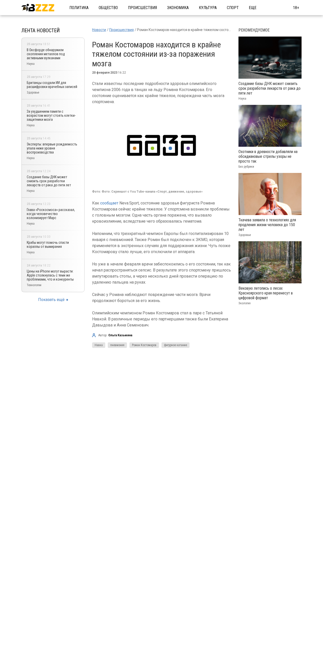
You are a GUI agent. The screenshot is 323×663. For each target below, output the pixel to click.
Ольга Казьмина (120, 335)
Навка (99, 345)
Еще (252, 7)
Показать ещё (51, 299)
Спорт (233, 7)
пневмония (117, 345)
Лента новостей (40, 30)
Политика (79, 7)
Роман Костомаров (144, 345)
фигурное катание (175, 345)
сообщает (109, 203)
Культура (208, 7)
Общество (108, 7)
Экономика (178, 7)
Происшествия (142, 7)
